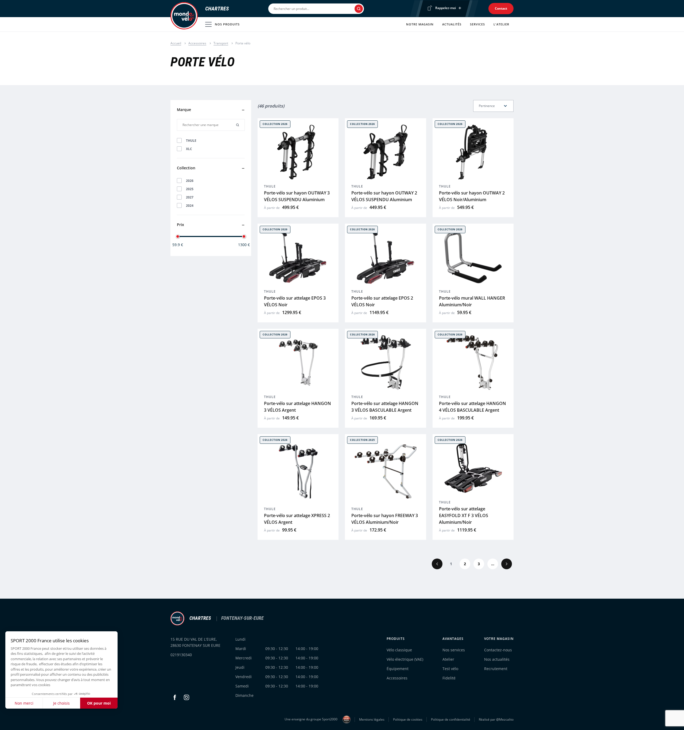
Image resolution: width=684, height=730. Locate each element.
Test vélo (450, 668)
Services (477, 24)
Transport (220, 43)
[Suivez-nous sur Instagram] (186, 697)
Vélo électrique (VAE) (405, 659)
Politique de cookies (407, 719)
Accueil (175, 43)
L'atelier (501, 24)
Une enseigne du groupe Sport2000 (311, 719)
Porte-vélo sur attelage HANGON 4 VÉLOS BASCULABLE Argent (472, 406)
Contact (501, 8)
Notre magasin (420, 24)
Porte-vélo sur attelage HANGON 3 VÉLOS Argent (297, 406)
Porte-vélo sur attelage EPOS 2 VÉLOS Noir (382, 301)
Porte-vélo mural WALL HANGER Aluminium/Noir (472, 301)
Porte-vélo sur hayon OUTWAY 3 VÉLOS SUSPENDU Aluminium (297, 196)
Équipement (398, 668)
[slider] (178, 236)
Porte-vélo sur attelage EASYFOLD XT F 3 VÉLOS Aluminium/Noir (463, 515)
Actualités (451, 24)
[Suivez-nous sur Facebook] (174, 697)
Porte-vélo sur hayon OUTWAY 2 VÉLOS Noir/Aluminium (472, 196)
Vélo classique (399, 649)
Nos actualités (497, 659)
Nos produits (227, 24)
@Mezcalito (505, 719)
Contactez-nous (498, 649)
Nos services (453, 649)
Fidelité (449, 678)
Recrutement (495, 668)
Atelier (448, 659)
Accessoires (197, 43)
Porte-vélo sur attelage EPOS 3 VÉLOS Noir (295, 301)
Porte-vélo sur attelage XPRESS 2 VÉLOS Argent (297, 519)
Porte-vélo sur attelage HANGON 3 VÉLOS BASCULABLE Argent (384, 406)
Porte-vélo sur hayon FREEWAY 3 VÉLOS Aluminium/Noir (384, 519)
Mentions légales (371, 719)
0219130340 (181, 654)
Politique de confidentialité (450, 719)
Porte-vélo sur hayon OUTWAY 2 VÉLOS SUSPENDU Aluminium (384, 196)
